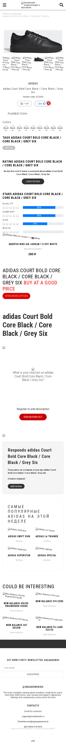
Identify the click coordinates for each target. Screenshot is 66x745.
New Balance (16, 610)
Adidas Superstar (19, 555)
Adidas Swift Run (19, 536)
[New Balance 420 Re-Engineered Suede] (16, 596)
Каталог (7, 14)
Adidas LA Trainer (47, 536)
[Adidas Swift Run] (19, 530)
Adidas (16, 14)
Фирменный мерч (33, 249)
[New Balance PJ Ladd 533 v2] (49, 620)
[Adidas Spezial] (47, 549)
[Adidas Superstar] (19, 549)
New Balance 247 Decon (16, 626)
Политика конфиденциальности (33, 721)
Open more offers (16, 296)
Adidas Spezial (47, 555)
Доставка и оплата (33, 726)
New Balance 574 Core (49, 601)
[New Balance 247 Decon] (16, 619)
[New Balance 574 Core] (49, 595)
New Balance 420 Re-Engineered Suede (16, 604)
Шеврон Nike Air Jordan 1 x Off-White (33, 244)
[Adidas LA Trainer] (47, 530)
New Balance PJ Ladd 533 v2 (49, 628)
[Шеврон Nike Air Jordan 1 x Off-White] (33, 238)
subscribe (33, 674)
